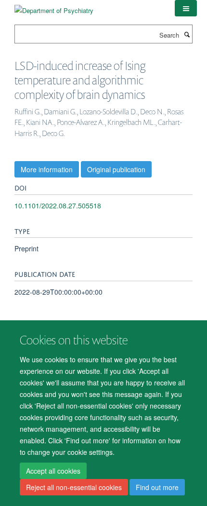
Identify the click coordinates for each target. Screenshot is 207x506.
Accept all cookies (53, 471)
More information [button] (47, 169)
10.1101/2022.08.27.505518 (57, 205)
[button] (186, 8)
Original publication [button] (116, 169)
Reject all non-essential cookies (74, 487)
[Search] (186, 34)
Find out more (157, 487)
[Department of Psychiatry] (53, 7)
